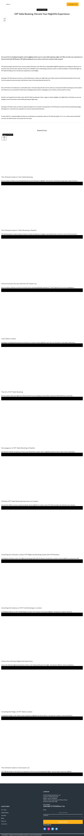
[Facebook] (44, 828)
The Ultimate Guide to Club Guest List (15, 768)
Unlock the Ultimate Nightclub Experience (17, 661)
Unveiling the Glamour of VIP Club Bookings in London (21, 608)
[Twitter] (52, 828)
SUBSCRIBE (63, 822)
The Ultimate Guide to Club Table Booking (17, 177)
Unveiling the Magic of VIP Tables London (16, 712)
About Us (3, 821)
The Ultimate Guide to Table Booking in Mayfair (19, 230)
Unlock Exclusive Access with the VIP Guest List (19, 284)
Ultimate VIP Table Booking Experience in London (19, 501)
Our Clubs (3, 809)
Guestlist (3, 815)
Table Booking (4, 812)
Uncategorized (42, 9)
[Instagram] (48, 828)
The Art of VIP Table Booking (12, 392)
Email (45, 809)
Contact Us (4, 824)
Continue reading (42, 183)
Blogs (2, 818)
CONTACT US (72, 4)
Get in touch (62, 116)
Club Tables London (8, 339)
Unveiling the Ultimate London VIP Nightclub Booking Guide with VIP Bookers (30, 554)
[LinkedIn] (56, 828)
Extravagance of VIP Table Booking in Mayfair (18, 448)
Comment (45, 815)
